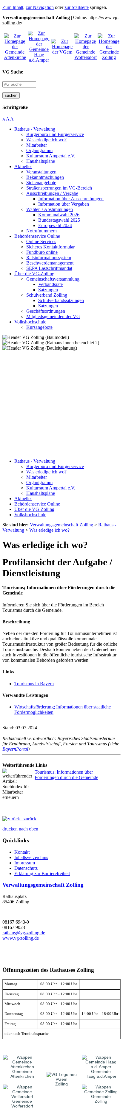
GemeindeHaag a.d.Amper (100, 1074)
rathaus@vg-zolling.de (23, 932)
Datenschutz (26, 868)
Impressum (24, 862)
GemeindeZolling (101, 1099)
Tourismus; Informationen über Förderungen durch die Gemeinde (66, 774)
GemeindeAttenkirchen (22, 1074)
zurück (28, 818)
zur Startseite (76, 7)
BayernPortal (15, 749)
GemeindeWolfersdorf (22, 1103)
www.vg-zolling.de (20, 938)
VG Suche (12, 71)
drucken (10, 828)
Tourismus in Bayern (34, 683)
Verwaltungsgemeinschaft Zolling (43, 885)
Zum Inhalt (12, 7)
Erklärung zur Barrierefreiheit (42, 873)
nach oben (28, 828)
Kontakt (22, 852)
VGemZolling (61, 1081)
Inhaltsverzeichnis (31, 857)
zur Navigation (40, 7)
